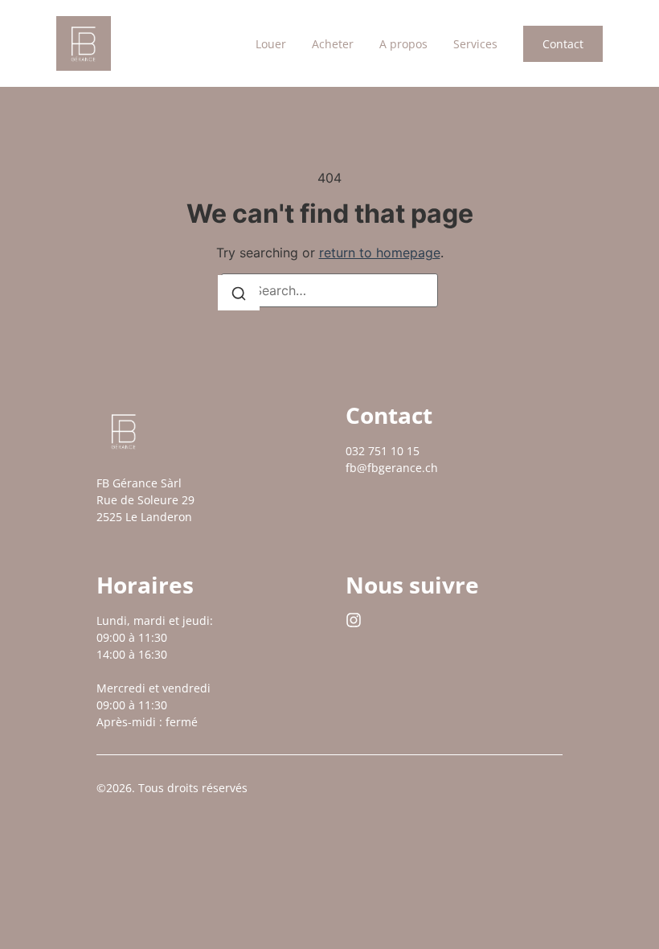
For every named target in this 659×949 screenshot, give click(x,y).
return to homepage (379, 252)
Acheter (333, 43)
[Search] (239, 292)
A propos (403, 43)
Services (475, 43)
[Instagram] (354, 620)
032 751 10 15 (383, 450)
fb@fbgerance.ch (392, 467)
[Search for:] (329, 290)
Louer (271, 43)
